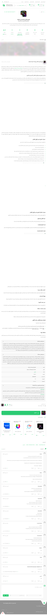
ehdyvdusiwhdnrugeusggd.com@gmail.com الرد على (10, 571)
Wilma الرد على (5, 481)
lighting (37, 444)
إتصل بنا (22, 1)
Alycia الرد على (5, 468)
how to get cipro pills (39, 514)
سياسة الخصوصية (27, 1)
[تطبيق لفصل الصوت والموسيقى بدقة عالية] (40, 428)
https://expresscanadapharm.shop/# (31, 539)
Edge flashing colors (42, 444)
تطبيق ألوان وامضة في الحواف (18, 68)
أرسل (7, 595)
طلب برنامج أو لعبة (6, 1)
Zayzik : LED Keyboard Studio (19, 35)
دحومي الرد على (5, 581)
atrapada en (40, 465)
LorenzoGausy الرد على (6, 531)
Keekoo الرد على (5, 552)
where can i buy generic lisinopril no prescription (35, 527)
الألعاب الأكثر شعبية (37, 1)
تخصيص (24, 444)
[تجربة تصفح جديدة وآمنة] (18, 428)
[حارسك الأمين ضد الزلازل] (29, 428)
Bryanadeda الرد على (5, 494)
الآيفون (42, 11)
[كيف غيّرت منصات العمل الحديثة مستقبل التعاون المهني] (6, 428)
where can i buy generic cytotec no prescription (35, 502)
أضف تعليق (3, 449)
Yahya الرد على (5, 562)
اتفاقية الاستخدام (32, 1)
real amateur (40, 479)
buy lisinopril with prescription (38, 490)
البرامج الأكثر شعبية (43, 1)
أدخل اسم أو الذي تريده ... (21, 5)
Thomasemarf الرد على (6, 543)
